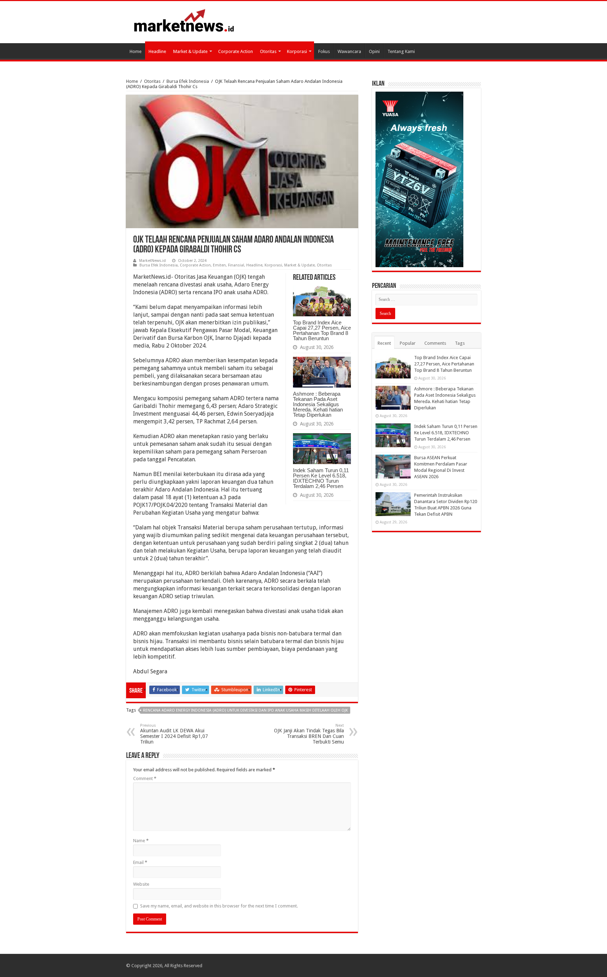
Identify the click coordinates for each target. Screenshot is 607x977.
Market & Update (190, 51)
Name (141, 840)
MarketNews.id (152, 260)
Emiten (219, 265)
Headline (157, 51)
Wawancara (349, 51)
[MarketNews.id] (184, 20)
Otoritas (268, 51)
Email (140, 862)
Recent (384, 343)
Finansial (236, 265)
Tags (460, 343)
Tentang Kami (401, 51)
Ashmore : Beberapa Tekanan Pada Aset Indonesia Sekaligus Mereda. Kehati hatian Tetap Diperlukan (318, 404)
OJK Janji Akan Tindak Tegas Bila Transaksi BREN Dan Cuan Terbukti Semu (309, 734)
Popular (408, 343)
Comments (435, 343)
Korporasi (297, 51)
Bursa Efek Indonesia (188, 81)
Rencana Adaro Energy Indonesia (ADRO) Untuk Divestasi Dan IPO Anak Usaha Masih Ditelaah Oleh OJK (245, 710)
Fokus (324, 51)
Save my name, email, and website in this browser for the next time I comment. (219, 906)
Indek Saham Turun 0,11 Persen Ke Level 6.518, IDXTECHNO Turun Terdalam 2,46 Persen (321, 478)
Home (136, 51)
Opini (374, 51)
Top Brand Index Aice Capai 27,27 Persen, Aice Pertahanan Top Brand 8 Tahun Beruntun (322, 330)
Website (141, 884)
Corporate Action (235, 51)
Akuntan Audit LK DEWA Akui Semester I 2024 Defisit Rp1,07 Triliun (174, 734)
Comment (144, 778)
